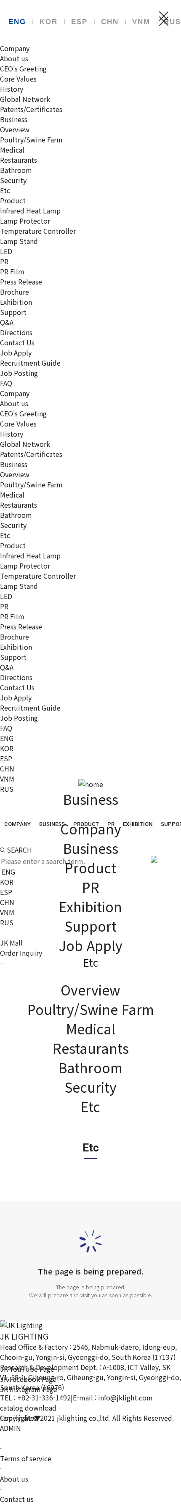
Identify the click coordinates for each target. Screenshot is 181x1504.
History (11, 89)
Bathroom (16, 170)
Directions (16, 332)
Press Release (21, 281)
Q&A (6, 322)
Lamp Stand (19, 241)
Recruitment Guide (30, 363)
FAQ (6, 383)
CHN (110, 22)
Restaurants (18, 160)
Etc (5, 190)
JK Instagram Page (28, 1389)
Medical (12, 150)
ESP (79, 22)
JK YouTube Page (27, 1369)
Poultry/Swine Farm (31, 139)
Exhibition (16, 302)
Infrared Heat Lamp (30, 210)
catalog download (28, 1408)
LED (6, 251)
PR (4, 261)
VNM (141, 22)
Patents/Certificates (31, 109)
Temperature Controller (38, 231)
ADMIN (10, 1428)
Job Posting (19, 373)
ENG (17, 22)
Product (13, 200)
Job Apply (16, 352)
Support (13, 312)
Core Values (18, 79)
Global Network (25, 99)
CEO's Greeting (23, 68)
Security (13, 180)
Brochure (14, 292)
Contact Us (17, 342)
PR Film (12, 271)
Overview (14, 129)
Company (14, 48)
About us (14, 58)
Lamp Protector (25, 221)
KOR (49, 22)
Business (13, 119)
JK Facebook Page (28, 1379)
